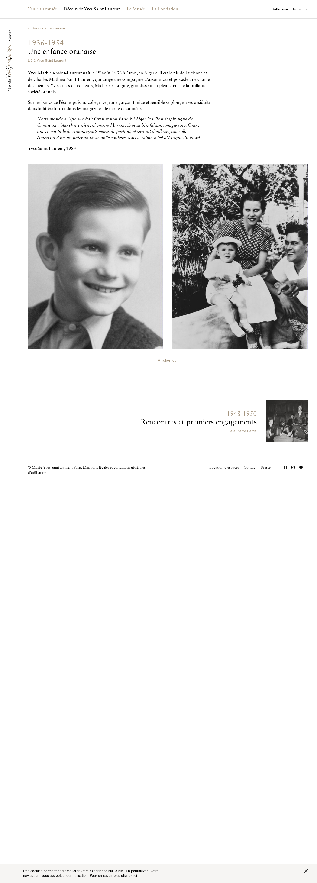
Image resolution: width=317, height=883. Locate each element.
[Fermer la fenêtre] (305, 871)
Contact (250, 467)
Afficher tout (167, 360)
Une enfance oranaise (62, 47)
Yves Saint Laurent (51, 60)
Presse (266, 467)
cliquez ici (129, 875)
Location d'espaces (224, 467)
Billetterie (280, 9)
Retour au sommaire (49, 28)
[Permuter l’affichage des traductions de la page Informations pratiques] (306, 9)
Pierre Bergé (246, 431)
